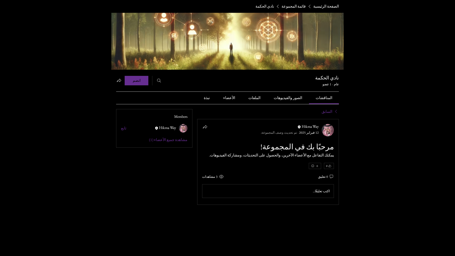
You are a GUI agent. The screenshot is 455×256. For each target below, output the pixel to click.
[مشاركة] (205, 127)
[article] (268, 162)
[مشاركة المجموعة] (119, 80)
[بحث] (159, 80)
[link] (324, 97)
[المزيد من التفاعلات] (315, 166)
